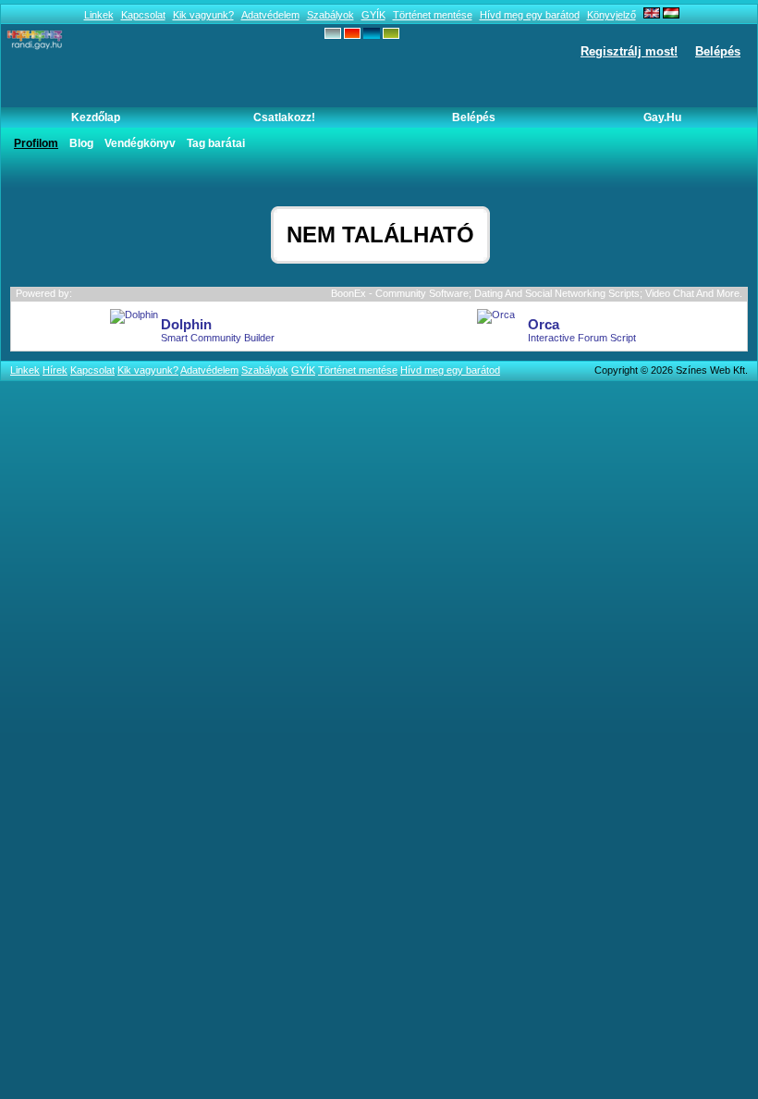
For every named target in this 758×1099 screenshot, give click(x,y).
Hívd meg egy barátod (530, 14)
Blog (81, 143)
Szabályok (330, 14)
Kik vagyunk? (203, 14)
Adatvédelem (270, 14)
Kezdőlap (95, 117)
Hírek (55, 370)
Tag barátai (216, 143)
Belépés (717, 51)
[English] (651, 14)
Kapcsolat (143, 14)
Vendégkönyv (140, 143)
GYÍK (373, 14)
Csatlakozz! (284, 117)
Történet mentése (432, 14)
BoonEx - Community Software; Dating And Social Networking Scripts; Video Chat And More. (536, 293)
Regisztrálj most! (629, 51)
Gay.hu (662, 117)
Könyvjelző (611, 14)
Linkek (99, 14)
